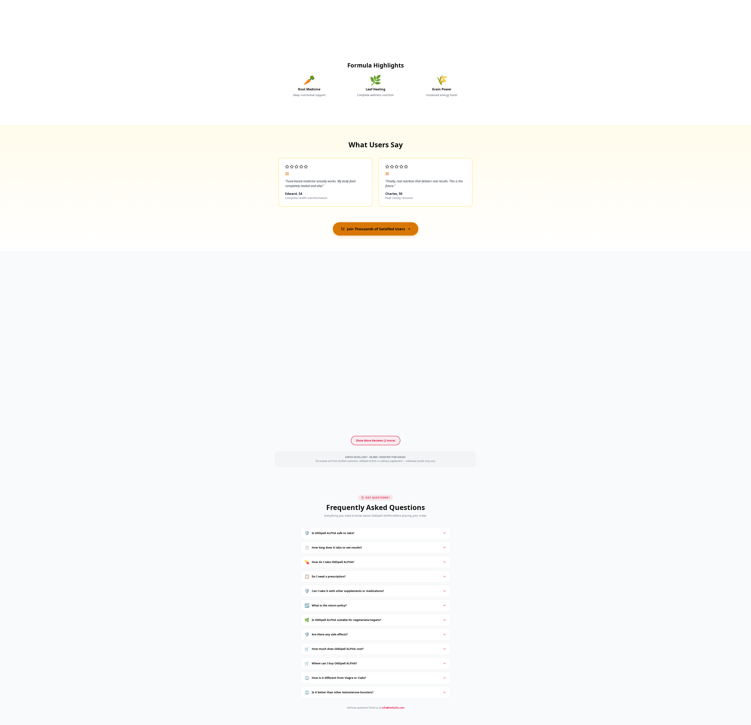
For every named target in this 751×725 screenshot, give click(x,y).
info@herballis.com (393, 707)
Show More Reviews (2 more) (375, 440)
